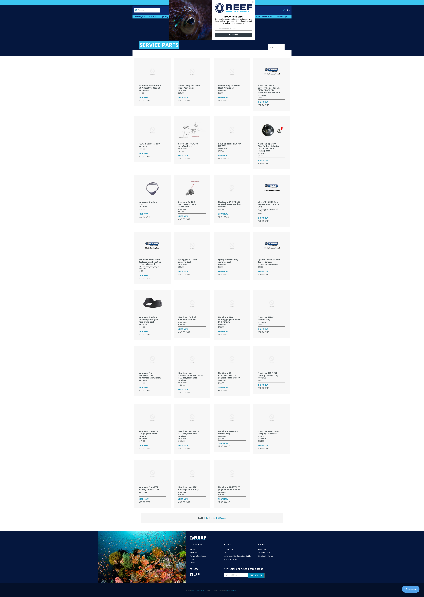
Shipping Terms (230, 559)
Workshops (282, 16)
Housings (141, 16)
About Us (262, 549)
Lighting (166, 16)
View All (222, 518)
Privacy (193, 559)
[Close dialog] (253, 2)
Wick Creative (231, 590)
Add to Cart (144, 100)
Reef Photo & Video (197, 590)
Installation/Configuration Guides (238, 556)
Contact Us (228, 549)
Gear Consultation (264, 16)
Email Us (193, 552)
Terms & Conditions (198, 556)
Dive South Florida (265, 556)
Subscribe (233, 35)
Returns (193, 549)
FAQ (225, 552)
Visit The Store (264, 552)
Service (193, 562)
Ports (153, 16)
